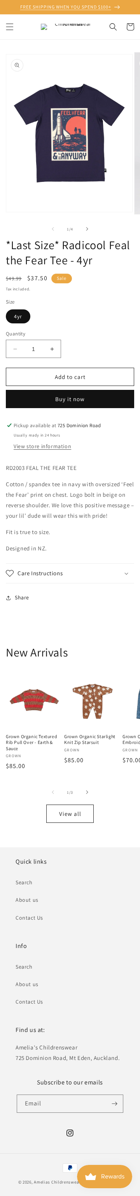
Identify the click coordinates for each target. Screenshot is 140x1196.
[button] (9, 26)
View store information (42, 446)
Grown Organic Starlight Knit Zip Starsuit (90, 739)
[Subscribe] (114, 1104)
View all (70, 813)
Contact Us (29, 917)
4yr (18, 316)
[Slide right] (87, 228)
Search (24, 882)
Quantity (15, 333)
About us (27, 899)
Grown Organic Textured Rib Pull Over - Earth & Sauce (31, 742)
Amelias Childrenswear (57, 1182)
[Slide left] (52, 228)
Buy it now (70, 399)
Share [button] (22, 597)
